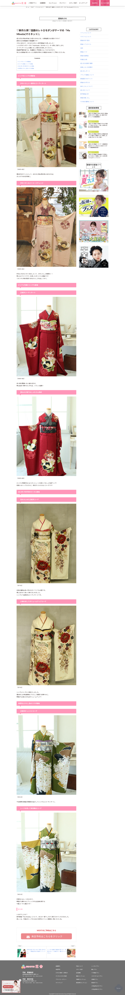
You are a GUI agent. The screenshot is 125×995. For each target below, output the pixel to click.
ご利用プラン (32, 3)
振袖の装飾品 (84, 55)
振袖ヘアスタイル (85, 44)
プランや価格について (87, 75)
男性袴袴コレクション (81, 982)
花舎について (79, 966)
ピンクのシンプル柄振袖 (24, 61)
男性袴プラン (94, 982)
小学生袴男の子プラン (96, 989)
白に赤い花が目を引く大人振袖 (26, 66)
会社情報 (78, 972)
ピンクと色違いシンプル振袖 (25, 64)
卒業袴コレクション (81, 979)
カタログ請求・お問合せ (62, 972)
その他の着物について (87, 101)
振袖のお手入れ (85, 82)
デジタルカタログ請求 (61, 976)
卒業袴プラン (94, 979)
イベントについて (85, 33)
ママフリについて (85, 36)
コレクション (53, 3)
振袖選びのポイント (86, 78)
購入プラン (94, 969)
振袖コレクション (80, 976)
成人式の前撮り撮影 (86, 63)
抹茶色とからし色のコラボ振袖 (26, 68)
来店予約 (95, 3)
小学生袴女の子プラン (96, 986)
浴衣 (81, 48)
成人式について (85, 90)
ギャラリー (63, 3)
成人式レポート (85, 71)
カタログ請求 (105, 3)
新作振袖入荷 (84, 94)
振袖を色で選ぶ (85, 40)
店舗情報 (42, 3)
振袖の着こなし (85, 98)
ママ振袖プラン (95, 972)
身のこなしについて (86, 86)
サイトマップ (59, 982)
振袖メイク (83, 52)
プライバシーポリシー (61, 979)
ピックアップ (83, 3)
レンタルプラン (95, 966)
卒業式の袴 (83, 59)
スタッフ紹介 (73, 3)
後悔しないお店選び (86, 67)
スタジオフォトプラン (96, 976)
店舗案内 (58, 966)
